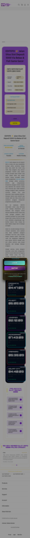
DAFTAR (15, 268)
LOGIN (14, 263)
